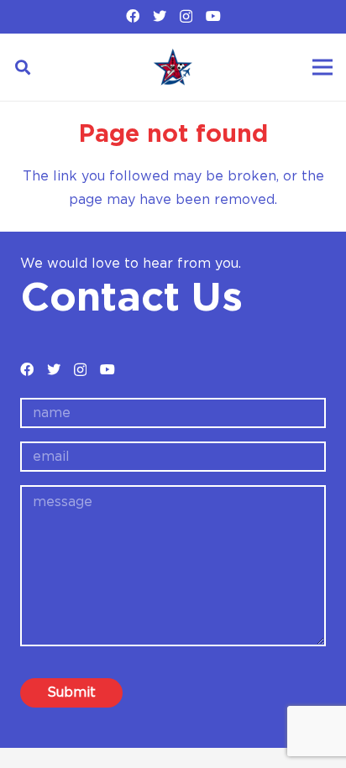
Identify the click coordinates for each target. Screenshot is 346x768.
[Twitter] (159, 16)
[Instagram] (186, 16)
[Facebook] (132, 16)
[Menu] (322, 67)
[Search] (22, 67)
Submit (71, 692)
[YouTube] (213, 16)
